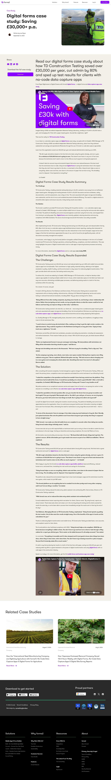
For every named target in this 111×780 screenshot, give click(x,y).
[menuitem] (55, 2)
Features (76, 2)
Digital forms (61, 215)
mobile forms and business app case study (80, 554)
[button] (8, 64)
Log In (94, 2)
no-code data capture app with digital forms (72, 389)
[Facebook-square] (103, 694)
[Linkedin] (95, 694)
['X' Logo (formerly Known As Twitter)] (99, 694)
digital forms (71, 84)
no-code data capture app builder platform (69, 464)
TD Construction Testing (56, 137)
